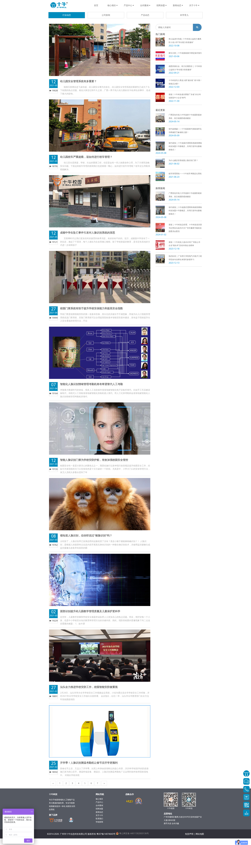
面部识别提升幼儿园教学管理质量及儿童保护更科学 (90, 611)
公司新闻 (106, 15)
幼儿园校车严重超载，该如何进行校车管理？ (86, 157)
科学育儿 (184, 15)
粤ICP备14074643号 (105, 833)
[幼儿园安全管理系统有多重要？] (99, 49)
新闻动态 (177, 5)
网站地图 (200, 833)
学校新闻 (99, 822)
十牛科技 (59, 5)
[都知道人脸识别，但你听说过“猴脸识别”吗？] (99, 504)
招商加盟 (160, 5)
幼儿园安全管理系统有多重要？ (78, 81)
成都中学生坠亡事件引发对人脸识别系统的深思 (87, 232)
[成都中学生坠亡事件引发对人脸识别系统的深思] (99, 201)
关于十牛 (193, 5)
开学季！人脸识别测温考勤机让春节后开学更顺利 (89, 762)
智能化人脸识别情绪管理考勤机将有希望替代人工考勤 (91, 384)
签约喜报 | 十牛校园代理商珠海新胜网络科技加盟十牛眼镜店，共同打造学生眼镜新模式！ (185, 146)
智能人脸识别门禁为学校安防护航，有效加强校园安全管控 (94, 460)
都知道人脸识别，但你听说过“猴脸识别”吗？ (86, 535)
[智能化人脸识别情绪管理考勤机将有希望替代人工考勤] (99, 352)
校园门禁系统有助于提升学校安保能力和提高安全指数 (91, 308)
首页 (96, 5)
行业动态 (66, 15)
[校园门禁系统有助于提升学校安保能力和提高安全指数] (99, 276)
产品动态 (145, 15)
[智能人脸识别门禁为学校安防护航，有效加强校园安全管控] (99, 428)
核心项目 (111, 5)
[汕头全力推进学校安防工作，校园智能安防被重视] (99, 655)
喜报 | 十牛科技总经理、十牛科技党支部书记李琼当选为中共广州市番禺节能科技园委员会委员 (185, 227)
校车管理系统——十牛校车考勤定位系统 (185, 173)
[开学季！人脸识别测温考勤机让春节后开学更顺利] (99, 731)
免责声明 (189, 833)
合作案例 (144, 5)
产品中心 (128, 5)
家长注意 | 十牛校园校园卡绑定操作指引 (185, 53)
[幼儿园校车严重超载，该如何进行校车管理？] (99, 125)
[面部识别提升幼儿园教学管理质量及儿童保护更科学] (99, 579)
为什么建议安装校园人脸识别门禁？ (183, 160)
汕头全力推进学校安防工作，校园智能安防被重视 (89, 687)
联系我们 (99, 818)
